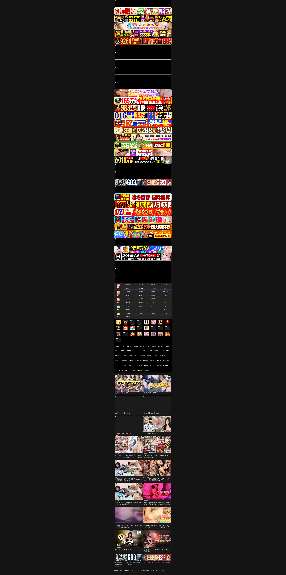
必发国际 (156, 355)
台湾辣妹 (128, 291)
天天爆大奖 (124, 365)
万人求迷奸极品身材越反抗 (123, 433)
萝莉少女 (165, 284)
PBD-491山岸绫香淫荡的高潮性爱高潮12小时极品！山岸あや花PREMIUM (157, 479)
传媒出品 (128, 309)
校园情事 (141, 313)
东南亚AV (165, 291)
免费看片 (146, 365)
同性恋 (165, 309)
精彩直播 (156, 351)
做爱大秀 (152, 365)
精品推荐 (128, 284)
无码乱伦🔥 (166, 360)
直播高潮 (149, 351)
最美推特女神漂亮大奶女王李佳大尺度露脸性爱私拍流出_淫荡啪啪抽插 (128, 526)
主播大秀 (117, 355)
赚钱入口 (147, 370)
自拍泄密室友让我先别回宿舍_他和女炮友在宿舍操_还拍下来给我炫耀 (128, 503)
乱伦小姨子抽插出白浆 (150, 433)
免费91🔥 (117, 370)
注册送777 (160, 346)
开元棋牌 (129, 346)
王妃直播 (124, 355)
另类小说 (128, 316)
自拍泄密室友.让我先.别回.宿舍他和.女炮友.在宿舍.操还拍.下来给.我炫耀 (128, 479)
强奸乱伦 (141, 284)
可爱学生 (153, 299)
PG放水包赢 (142, 351)
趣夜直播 (143, 355)
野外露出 (165, 295)
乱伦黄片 (130, 355)
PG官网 (123, 346)
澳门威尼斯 (165, 365)
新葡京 (116, 351)
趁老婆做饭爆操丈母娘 (121, 393)
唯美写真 (153, 306)
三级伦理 (128, 288)
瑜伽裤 (153, 302)
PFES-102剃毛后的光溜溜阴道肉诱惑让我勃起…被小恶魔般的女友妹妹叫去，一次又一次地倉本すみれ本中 (128, 457)
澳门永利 (142, 346)
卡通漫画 (128, 306)
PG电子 (148, 346)
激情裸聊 (152, 360)
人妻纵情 (153, 313)
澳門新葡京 (124, 360)
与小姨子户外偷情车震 (150, 393)
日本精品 (141, 288)
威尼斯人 (117, 346)
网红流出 (153, 295)
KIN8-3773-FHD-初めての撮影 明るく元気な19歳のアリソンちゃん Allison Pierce (156, 526)
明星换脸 (141, 302)
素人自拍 (165, 288)
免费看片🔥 (138, 360)
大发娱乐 (117, 360)
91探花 (140, 295)
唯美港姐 (153, 291)
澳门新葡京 (162, 355)
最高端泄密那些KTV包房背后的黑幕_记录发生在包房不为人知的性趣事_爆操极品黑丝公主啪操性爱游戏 (157, 504)
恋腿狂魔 (165, 299)
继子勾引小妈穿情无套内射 (123, 413)
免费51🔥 (159, 360)
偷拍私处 (136, 355)
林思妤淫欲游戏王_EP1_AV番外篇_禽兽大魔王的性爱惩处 (157, 550)
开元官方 (117, 365)
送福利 (167, 346)
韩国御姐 (141, 291)
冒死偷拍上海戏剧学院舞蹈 (151, 413)
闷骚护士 (165, 302)
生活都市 (128, 313)
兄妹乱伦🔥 (132, 370)
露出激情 (141, 306)
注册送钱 (154, 346)
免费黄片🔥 (139, 370)
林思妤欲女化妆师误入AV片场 (123, 549)
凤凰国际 (135, 351)
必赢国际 (129, 351)
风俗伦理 (165, 313)
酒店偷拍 (168, 351)
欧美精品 (153, 284)
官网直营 (136, 346)
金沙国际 (131, 365)
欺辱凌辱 (128, 295)
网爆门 (165, 306)
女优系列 (141, 299)
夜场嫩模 (149, 355)
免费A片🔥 (124, 370)
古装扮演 (128, 299)
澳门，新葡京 (138, 365)
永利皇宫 (131, 360)
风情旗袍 (128, 302)
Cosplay (153, 288)
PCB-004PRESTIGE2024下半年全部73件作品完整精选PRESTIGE (157, 456)
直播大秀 (159, 365)
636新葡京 (145, 360)
